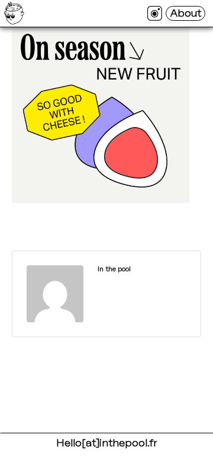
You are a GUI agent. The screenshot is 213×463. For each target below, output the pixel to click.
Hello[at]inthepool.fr (106, 443)
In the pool (114, 269)
